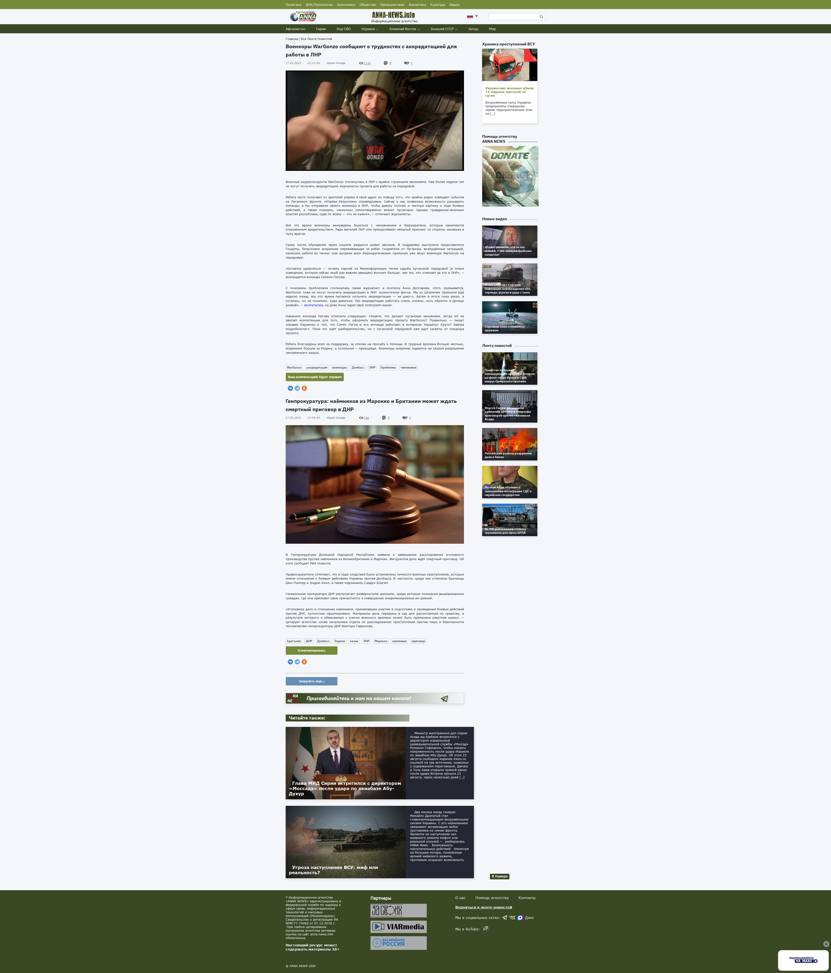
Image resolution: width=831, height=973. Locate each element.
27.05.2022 (303, 63)
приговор (418, 641)
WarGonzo (294, 367)
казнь (354, 641)
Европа (340, 641)
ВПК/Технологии (319, 4)
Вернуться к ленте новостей (483, 907)
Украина (368, 29)
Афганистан (295, 29)
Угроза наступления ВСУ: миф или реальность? (333, 870)
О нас (460, 898)
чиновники (408, 367)
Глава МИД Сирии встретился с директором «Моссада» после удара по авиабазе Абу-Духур (345, 788)
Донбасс (358, 367)
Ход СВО (344, 29)
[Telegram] (297, 388)
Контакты (527, 898)
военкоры (339, 367)
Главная (292, 39)
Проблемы (388, 367)
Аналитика (417, 4)
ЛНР (372, 367)
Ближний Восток (403, 29)
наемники (399, 641)
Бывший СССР (442, 29)
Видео (455, 4)
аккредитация (316, 367)
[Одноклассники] (304, 388)
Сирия (321, 29)
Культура (437, 4)
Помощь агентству (492, 898)
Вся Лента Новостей (316, 39)
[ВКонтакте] (290, 388)
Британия (294, 641)
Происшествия (392, 4)
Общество (367, 4)
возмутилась (314, 305)
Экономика (346, 4)
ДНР (309, 641)
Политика (293, 4)
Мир (492, 29)
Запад (473, 29)
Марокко (381, 641)
